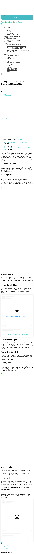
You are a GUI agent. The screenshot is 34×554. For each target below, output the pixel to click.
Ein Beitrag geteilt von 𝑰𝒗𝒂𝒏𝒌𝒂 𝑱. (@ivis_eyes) (17, 334)
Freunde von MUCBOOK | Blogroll (14, 4)
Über (5, 94)
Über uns (6, 2)
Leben (5, 77)
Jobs (5, 3)
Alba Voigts (4, 118)
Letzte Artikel (7, 95)
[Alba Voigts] (10, 117)
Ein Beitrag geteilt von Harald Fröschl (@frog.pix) (17, 539)
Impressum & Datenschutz (12, 7)
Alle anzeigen (20, 139)
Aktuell (2, 77)
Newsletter (7, 6)
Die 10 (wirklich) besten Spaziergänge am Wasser (16, 142)
